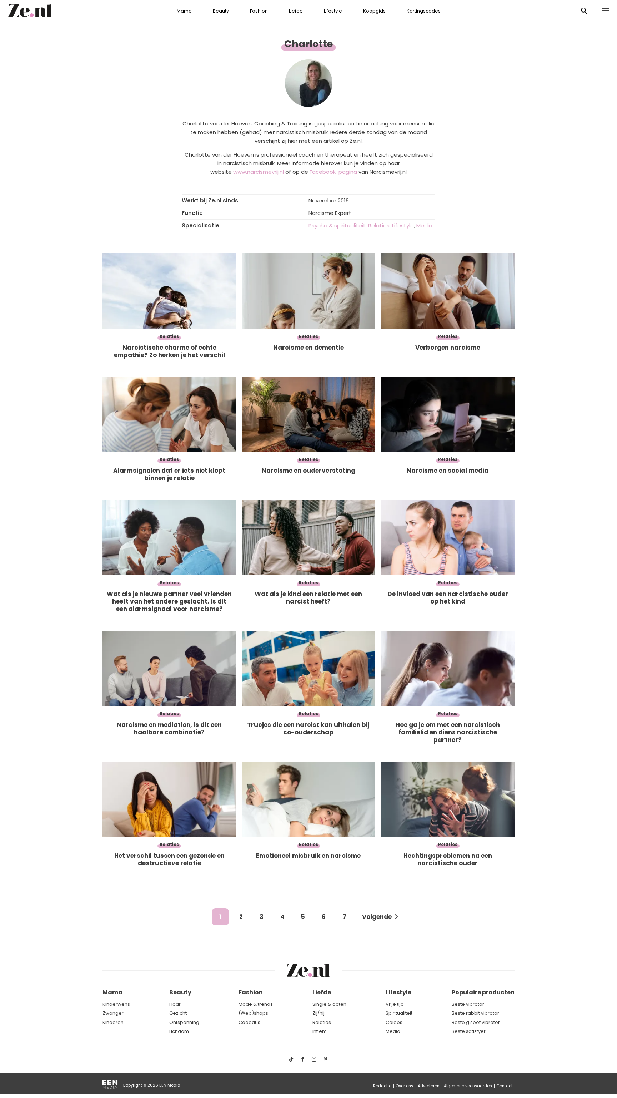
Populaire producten (483, 992)
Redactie (382, 1086)
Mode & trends (256, 1004)
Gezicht (178, 1013)
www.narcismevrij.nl (258, 172)
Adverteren (429, 1086)
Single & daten (329, 1004)
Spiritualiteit (399, 1013)
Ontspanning (184, 1022)
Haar (175, 1004)
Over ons (404, 1086)
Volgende (377, 916)
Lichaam (179, 1031)
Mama (184, 11)
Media (393, 1031)
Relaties (321, 1022)
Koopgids (374, 11)
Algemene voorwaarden (468, 1086)
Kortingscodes (424, 11)
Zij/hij (318, 1013)
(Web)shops (253, 1013)
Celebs (394, 1022)
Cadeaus (249, 1022)
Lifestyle (333, 11)
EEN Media (169, 1085)
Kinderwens (116, 1004)
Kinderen (113, 1022)
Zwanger (113, 1013)
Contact (504, 1086)
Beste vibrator (468, 1004)
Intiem (319, 1031)
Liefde (296, 11)
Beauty (221, 11)
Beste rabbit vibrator (475, 1013)
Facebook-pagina (333, 172)
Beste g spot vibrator (476, 1022)
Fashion (259, 11)
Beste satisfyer (469, 1031)
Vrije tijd (395, 1004)
